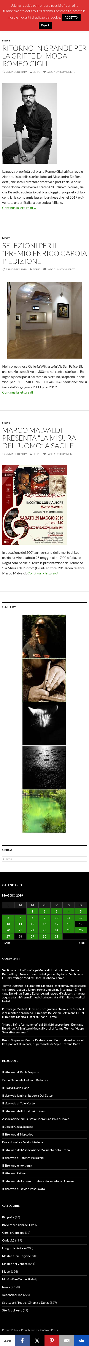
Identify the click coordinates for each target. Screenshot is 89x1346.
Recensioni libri (12, 1295)
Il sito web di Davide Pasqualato (23, 1189)
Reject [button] (45, 25)
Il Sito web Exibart (14, 1173)
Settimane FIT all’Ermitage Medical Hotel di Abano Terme (42, 976)
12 (81, 917)
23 (44, 930)
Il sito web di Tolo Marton (19, 1103)
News (6, 40)
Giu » (82, 942)
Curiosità (8, 1240)
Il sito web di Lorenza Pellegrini (23, 1157)
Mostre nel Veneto (15, 1263)
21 (20, 930)
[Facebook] (22, 1340)
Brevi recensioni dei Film (18, 1225)
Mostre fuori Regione (16, 1256)
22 (32, 930)
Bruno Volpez (11, 1040)
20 (8, 930)
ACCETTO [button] (71, 17)
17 (56, 924)
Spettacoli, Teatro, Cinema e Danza (25, 1302)
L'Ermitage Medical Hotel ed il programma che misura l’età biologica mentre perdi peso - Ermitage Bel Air (44, 1011)
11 (68, 917)
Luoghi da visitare (14, 1248)
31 (56, 936)
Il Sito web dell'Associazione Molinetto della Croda (36, 1150)
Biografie (8, 1217)
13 (8, 924)
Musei (6, 1271)
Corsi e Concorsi (13, 1232)
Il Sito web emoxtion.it (17, 1165)
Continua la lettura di (19, 208)
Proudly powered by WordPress (39, 1330)
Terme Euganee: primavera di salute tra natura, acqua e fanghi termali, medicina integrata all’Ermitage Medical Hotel (43, 997)
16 (44, 924)
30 (44, 936)
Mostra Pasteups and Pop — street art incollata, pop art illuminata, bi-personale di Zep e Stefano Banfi (43, 1042)
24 (56, 930)
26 (81, 930)
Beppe (36, 71)
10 (56, 917)
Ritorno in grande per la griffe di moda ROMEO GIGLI (44, 56)
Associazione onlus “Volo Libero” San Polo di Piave (35, 1119)
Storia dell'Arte (12, 1310)
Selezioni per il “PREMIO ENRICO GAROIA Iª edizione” (44, 253)
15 (32, 924)
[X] (37, 1340)
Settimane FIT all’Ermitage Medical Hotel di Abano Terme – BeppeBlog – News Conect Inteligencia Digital (41, 972)
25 (68, 930)
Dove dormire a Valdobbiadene (22, 1142)
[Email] (66, 1340)
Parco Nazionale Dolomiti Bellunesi (25, 1080)
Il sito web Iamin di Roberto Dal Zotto (27, 1095)
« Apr (6, 942)
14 (20, 924)
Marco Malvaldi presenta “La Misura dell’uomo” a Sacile (39, 438)
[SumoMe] (81, 1340)
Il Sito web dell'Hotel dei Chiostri (24, 1111)
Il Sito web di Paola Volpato (20, 1072)
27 (8, 936)
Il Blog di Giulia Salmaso (17, 1126)
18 (68, 924)
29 (32, 936)
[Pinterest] (51, 1340)
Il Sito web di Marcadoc (17, 1134)
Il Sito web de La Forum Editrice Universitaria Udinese (38, 1181)
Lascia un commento (61, 71)
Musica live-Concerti (16, 1279)
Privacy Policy (10, 1330)
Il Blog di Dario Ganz (15, 1088)
